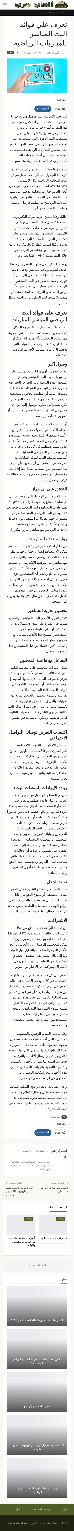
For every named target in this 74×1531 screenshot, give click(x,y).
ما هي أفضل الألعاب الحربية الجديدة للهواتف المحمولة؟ (37, 1361)
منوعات (10, 52)
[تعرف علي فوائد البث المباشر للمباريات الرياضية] (37, 1478)
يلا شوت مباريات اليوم (42, 327)
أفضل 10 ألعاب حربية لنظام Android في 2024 (37, 1320)
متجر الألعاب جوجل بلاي (37, 1406)
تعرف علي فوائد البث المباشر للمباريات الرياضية (37, 1490)
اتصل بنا (17, 1509)
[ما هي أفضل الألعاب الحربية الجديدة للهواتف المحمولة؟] (37, 1349)
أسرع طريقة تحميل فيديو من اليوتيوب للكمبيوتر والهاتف (19, 1191)
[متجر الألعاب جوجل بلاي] (53, 1225)
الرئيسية (64, 1509)
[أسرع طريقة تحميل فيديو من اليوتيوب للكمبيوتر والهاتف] (21, 1225)
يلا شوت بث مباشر (21, 546)
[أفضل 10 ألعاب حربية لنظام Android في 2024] (37, 1306)
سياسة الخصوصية (40, 1509)
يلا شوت (52, 377)
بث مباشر (55, 1117)
